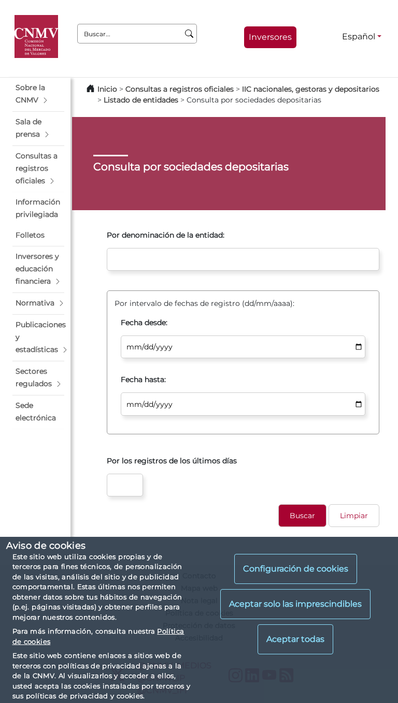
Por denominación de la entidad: (165, 235)
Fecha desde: (144, 322)
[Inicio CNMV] (38, 36)
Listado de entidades (141, 100)
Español (358, 36)
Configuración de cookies (295, 569)
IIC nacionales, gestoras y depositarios (310, 89)
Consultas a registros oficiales (179, 89)
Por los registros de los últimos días (172, 460)
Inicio (107, 89)
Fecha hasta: (143, 379)
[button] (38, 94)
